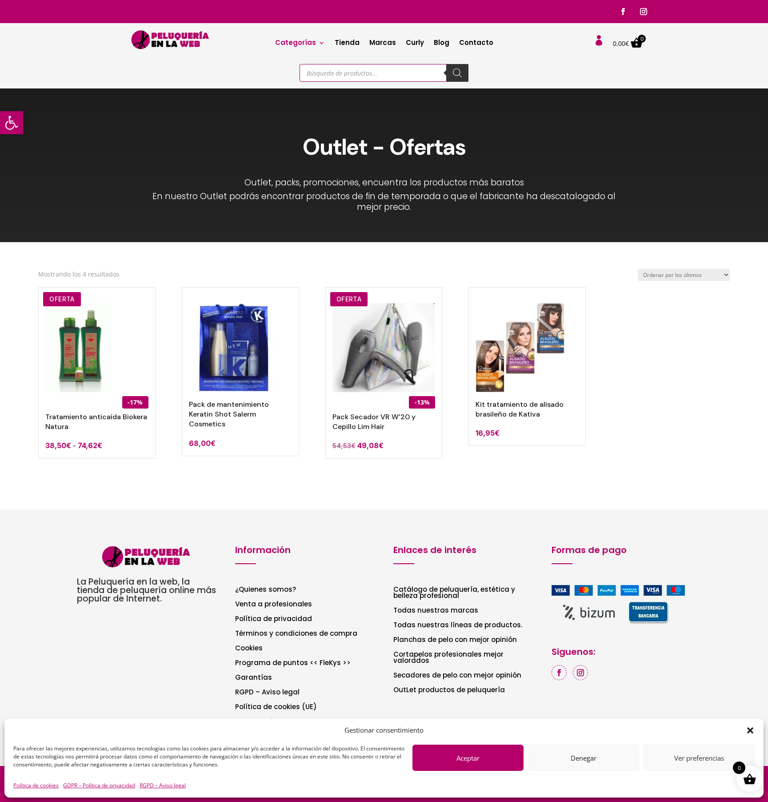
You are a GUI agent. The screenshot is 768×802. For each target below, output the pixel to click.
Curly (415, 43)
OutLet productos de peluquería (449, 690)
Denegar (583, 758)
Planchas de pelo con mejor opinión (455, 640)
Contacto (476, 43)
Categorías (295, 43)
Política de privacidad (273, 619)
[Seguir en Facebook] (623, 11)
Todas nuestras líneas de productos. (457, 626)
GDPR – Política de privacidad (99, 785)
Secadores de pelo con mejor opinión (457, 676)
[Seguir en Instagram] (643, 11)
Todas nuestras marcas (435, 611)
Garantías (253, 678)
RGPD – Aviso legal (163, 785)
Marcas (382, 43)
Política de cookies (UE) (276, 707)
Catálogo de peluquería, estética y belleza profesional (454, 593)
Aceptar (468, 758)
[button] (11, 122)
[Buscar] (457, 73)
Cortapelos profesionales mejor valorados (448, 658)
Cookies (249, 649)
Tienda (347, 43)
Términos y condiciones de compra (296, 634)
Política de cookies (36, 785)
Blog (441, 43)
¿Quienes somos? (265, 590)
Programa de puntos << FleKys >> (293, 663)
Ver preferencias (699, 758)
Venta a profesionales (273, 605)
